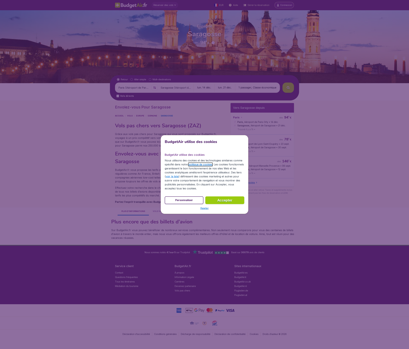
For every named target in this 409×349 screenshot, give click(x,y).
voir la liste (172, 176)
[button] (204, 208)
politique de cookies (200, 164)
